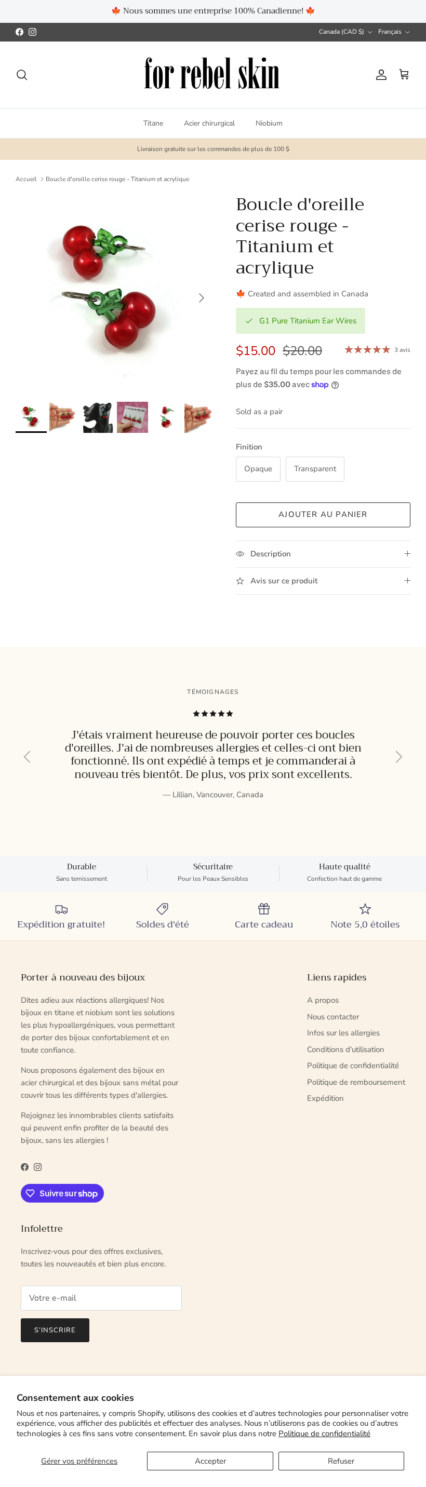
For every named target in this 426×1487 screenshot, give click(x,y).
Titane (153, 123)
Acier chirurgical (209, 123)
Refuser (341, 1461)
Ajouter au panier (322, 514)
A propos (323, 1000)
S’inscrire (55, 1330)
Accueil (26, 179)
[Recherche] (22, 75)
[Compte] (379, 75)
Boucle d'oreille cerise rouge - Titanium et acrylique (117, 179)
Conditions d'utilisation (345, 1049)
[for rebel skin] (213, 75)
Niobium (269, 123)
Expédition (325, 1098)
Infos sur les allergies (343, 1033)
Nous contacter (333, 1017)
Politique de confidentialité (324, 1433)
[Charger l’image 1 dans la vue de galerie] (114, 292)
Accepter (210, 1461)
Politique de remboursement (356, 1082)
